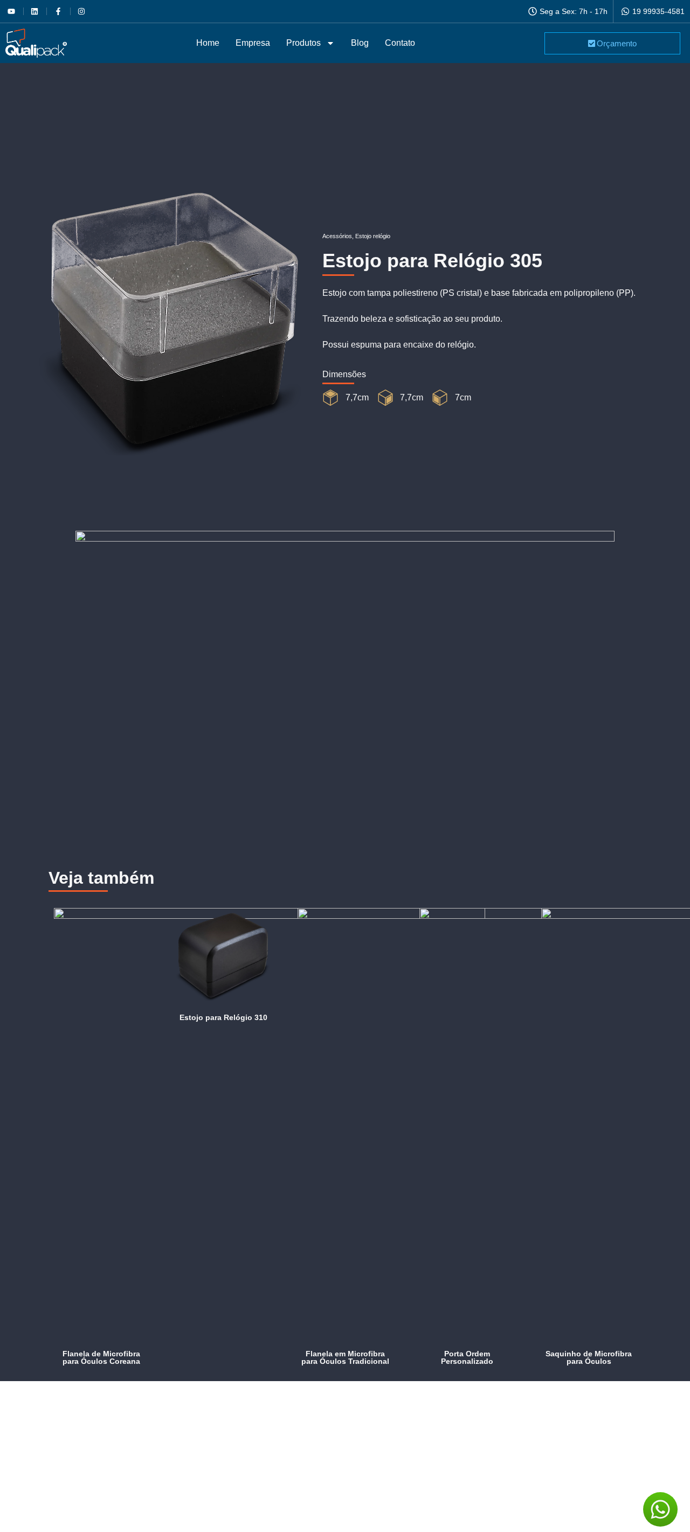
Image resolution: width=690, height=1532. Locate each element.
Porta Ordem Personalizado (467, 1357)
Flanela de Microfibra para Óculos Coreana (101, 1357)
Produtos (303, 42)
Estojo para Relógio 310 (223, 1017)
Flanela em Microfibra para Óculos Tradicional (345, 1357)
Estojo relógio (372, 236)
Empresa (253, 42)
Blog (360, 42)
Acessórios (337, 236)
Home (207, 42)
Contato (400, 42)
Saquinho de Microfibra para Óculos (589, 1357)
